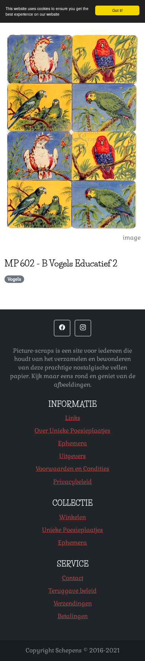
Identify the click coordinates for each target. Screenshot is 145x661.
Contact (72, 578)
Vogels (14, 279)
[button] (62, 328)
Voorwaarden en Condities (72, 469)
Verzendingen (73, 603)
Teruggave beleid (72, 591)
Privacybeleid (72, 482)
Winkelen (72, 517)
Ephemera (72, 443)
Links (72, 418)
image (132, 237)
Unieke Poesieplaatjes (72, 530)
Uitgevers (72, 456)
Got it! (117, 10)
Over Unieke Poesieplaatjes (72, 430)
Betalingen (73, 616)
